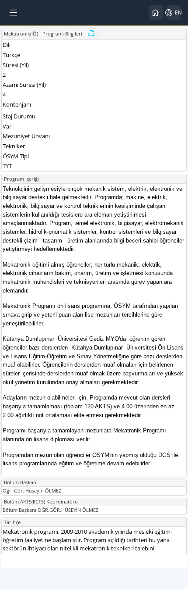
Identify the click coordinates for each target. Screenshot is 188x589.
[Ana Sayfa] (156, 12)
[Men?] (14, 13)
